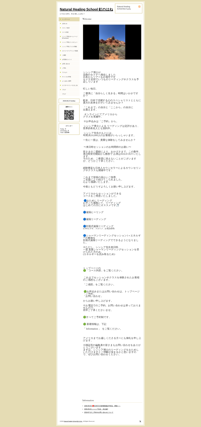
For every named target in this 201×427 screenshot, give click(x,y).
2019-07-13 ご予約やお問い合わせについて (98, 412)
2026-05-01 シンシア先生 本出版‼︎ (96, 409)
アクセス (64, 72)
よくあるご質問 (66, 81)
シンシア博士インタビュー (69, 42)
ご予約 (64, 68)
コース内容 (65, 32)
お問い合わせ (66, 63)
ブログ (64, 89)
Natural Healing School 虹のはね (86, 9)
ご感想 (64, 55)
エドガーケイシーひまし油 (69, 85)
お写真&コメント (67, 59)
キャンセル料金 (66, 76)
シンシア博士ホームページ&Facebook (69, 37)
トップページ (66, 19)
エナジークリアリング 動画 (70, 51)
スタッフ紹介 (66, 28)
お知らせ (64, 23)
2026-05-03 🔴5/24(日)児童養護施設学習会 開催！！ (102, 406)
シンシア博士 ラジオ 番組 (69, 46)
